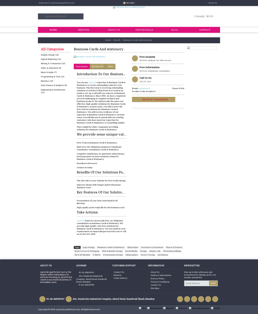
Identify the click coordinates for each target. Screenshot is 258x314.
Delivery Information (161, 275)
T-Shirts (96, 255)
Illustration (132, 247)
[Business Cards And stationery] (101, 56)
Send (213, 283)
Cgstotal (92, 82)
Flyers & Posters (174, 247)
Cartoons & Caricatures (152, 247)
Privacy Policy (158, 278)
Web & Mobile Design (112, 251)
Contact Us (119, 272)
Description (81, 66)
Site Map (155, 288)
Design (143, 251)
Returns (117, 275)
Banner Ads (155, 251)
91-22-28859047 (86, 272)
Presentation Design (113, 255)
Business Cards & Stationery (111, 247)
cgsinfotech (144, 88)
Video (110, 66)
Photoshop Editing (172, 251)
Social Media (131, 251)
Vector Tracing (148, 255)
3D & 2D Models (82, 255)
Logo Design (89, 247)
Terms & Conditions (160, 282)
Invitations (163, 255)
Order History (121, 278)
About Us (155, 272)
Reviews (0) (97, 66)
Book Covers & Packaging (87, 251)
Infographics (132, 255)
